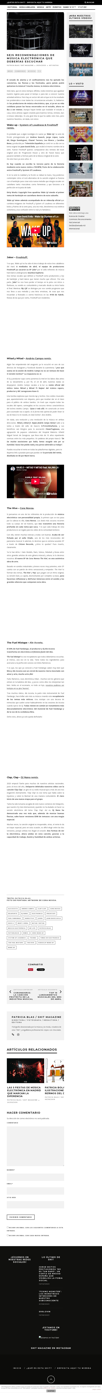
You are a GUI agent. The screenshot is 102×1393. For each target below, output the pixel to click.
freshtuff (51, 913)
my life (32, 928)
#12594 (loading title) (81, 114)
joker (40, 918)
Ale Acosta (36, 642)
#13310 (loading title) (81, 187)
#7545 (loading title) (81, 151)
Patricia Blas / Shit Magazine (20, 65)
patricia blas (45, 928)
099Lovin (45, 1312)
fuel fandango (14, 918)
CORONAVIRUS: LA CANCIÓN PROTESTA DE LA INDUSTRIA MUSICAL (21, 996)
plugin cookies (97, 1389)
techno (33, 938)
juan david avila (54, 918)
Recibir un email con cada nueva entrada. (29, 1235)
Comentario (12, 1123)
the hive (30, 942)
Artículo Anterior (23, 990)
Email (10, 1184)
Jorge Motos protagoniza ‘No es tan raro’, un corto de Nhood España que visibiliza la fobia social (51, 1274)
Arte (48, 7)
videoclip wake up (46, 942)
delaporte (12, 913)
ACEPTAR (51, 1391)
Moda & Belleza (27, 7)
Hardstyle (29, 918)
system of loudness (17, 938)
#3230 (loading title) (81, 96)
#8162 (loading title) (81, 169)
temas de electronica (49, 938)
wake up (11, 947)
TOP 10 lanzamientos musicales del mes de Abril (50, 996)
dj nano (24, 913)
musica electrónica (17, 928)
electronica (37, 913)
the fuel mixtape (15, 942)
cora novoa (55, 908)
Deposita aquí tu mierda (39, 2)
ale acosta (13, 908)
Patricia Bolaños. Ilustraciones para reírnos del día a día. (23, 1090)
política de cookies (49, 1388)
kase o (11, 923)
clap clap (42, 908)
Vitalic (30, 538)
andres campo (28, 908)
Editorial (12, 7)
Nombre (11, 1170)
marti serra (23, 923)
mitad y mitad (38, 923)
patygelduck (13, 933)
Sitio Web (11, 1197)
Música (40, 7)
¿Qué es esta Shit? (16, 2)
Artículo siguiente (47, 990)
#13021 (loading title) (81, 133)
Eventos (57, 7)
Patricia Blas (22, 898)
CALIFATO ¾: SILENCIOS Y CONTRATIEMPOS (62, 1089)
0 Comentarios (20, 71)
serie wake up (38, 933)
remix (25, 933)
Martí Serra (30, 456)
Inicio (17, 1368)
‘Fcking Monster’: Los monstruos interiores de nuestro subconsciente (50, 1296)
